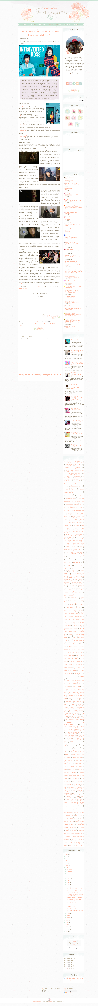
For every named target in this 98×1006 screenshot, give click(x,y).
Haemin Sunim (81, 637)
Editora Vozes (78, 609)
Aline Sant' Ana (75, 489)
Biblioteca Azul (67, 510)
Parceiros (67, 24)
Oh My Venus (72, 739)
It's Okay (72, 654)
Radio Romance (67, 768)
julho (68, 880)
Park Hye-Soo (23, 115)
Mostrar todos (81, 330)
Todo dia (66, 818)
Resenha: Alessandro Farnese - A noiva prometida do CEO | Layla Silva (73, 264)
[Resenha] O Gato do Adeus (72, 302)
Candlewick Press (67, 525)
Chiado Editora (67, 531)
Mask (69, 692)
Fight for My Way (72, 622)
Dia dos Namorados (70, 559)
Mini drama (70, 698)
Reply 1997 (66, 772)
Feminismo (70, 621)
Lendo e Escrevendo (70, 242)
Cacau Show (74, 519)
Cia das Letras (81, 532)
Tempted (78, 797)
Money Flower (75, 699)
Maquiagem (72, 689)
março (68, 913)
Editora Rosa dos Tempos (76, 601)
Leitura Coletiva (74, 669)
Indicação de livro (73, 651)
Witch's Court (79, 839)
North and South (70, 719)
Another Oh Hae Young (70, 497)
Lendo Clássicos (72, 670)
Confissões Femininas (37, 1001)
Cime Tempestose (78, 534)
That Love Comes (78, 799)
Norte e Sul (81, 717)
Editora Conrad (74, 574)
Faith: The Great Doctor (77, 618)
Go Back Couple (76, 633)
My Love (71, 707)
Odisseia (67, 189)
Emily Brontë (71, 613)
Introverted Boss (34, 323)
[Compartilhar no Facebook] (49, 321)
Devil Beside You (73, 558)
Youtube (71, 845)
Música (72, 704)
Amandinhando (68, 492)
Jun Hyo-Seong (23, 135)
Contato (76, 24)
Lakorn (70, 664)
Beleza (80, 507)
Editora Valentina (68, 609)
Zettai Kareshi (79, 845)
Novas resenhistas (74, 720)
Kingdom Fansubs (23, 288)
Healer (69, 642)
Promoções (67, 763)
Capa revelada (76, 525)
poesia (78, 754)
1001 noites (69, 471)
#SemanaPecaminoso (79, 468)
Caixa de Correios (78, 521)
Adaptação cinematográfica (76, 486)
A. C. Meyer (70, 485)
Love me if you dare (73, 683)
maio (68, 884)
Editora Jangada (76, 582)
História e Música (73, 646)
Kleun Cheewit (72, 661)
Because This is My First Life (70, 507)
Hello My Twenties (74, 643)
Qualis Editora (67, 765)
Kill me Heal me (71, 660)
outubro (69, 873)
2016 (67, 920)
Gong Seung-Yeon (24, 129)
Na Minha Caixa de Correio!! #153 (75, 910)
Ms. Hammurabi (69, 702)
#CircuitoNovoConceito (69, 462)
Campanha (79, 522)
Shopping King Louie (69, 788)
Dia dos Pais (79, 559)
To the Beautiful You (78, 817)
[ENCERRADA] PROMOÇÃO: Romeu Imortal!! (76, 445)
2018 (67, 865)
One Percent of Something (76, 741)
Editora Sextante (80, 604)
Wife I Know (66, 839)
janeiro (68, 917)
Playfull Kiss (67, 754)
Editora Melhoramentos (71, 589)
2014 (67, 924)
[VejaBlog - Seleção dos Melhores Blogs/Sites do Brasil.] (74, 979)
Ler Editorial (81, 670)
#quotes (78, 467)
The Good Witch (80, 803)
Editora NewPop (70, 591)
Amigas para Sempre (68, 494)
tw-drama (82, 821)
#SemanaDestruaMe (68, 468)
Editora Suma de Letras (71, 606)
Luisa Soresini (67, 686)
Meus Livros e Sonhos (70, 280)
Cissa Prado (71, 537)
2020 (67, 860)
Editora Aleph (81, 568)
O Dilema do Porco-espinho (75, 729)
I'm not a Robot (75, 649)
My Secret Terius (72, 711)
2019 (67, 863)
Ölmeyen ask (66, 741)
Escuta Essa (68, 217)
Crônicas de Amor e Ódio (78, 550)
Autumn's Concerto (76, 501)
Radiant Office (73, 766)
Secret (73, 781)
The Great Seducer (69, 805)
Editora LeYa (73, 585)
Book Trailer (75, 513)
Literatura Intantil (78, 673)
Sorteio (79, 791)
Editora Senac (72, 604)
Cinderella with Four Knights (70, 535)
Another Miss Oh (80, 495)
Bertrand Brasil (67, 509)
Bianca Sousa (78, 509)
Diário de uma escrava (77, 561)
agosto (68, 878)
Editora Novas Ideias (76, 592)
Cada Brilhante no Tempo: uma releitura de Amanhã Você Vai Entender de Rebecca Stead (72, 322)
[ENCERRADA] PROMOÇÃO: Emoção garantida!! (76, 433)
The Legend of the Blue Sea (69, 808)
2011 (67, 931)
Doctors (73, 564)
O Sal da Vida (72, 736)
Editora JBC (66, 583)
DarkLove (66, 553)
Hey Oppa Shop (73, 645)
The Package (81, 809)
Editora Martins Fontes (79, 588)
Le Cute (76, 666)
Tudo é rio (71, 821)
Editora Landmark (75, 583)
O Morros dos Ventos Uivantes (73, 732)
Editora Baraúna (73, 571)
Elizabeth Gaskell (78, 610)
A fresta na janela (69, 297)
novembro (69, 871)
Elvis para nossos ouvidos (70, 612)
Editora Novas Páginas (70, 594)
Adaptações (66, 488)
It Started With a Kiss (77, 652)
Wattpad (67, 830)
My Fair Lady (73, 705)
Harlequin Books (79, 640)
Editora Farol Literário (75, 577)
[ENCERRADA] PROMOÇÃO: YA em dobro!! (76, 374)
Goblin (70, 634)
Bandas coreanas (69, 504)
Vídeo (71, 829)
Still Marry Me (67, 794)
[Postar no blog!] (46, 321)
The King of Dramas (68, 806)
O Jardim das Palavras (79, 730)
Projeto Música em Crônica (76, 759)
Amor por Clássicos (55, 24)
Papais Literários (72, 745)
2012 (67, 929)
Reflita (74, 769)
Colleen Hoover (76, 543)
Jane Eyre (71, 655)
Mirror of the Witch (78, 698)
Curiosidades (79, 552)
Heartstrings (66, 643)
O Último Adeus (80, 736)
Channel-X (75, 528)
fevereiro (69, 915)
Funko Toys (75, 628)
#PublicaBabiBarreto (68, 467)
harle (71, 640)
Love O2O (80, 683)
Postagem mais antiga (51, 375)
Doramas (42, 24)
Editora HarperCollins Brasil (70, 580)
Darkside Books (74, 553)
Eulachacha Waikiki (78, 616)
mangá (82, 688)
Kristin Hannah (67, 663)
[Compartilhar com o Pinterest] (50, 321)
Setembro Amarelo (72, 787)
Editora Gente (67, 579)
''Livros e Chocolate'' (70, 296)
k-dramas (41, 323)
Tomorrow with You (73, 818)
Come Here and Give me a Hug (77, 544)
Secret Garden (79, 781)
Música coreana (79, 704)
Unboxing (80, 823)
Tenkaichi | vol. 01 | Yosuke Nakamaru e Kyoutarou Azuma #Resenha (72, 245)
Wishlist (72, 839)
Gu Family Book (73, 637)
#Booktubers (77, 461)
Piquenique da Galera (79, 753)
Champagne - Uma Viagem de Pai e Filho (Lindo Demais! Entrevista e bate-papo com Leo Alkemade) (73, 207)
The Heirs (76, 805)
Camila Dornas (71, 522)
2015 (67, 922)
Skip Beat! (77, 788)
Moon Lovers (68, 701)
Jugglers (78, 657)
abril (68, 887)
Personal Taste (74, 751)
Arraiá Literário (76, 500)
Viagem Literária (69, 177)
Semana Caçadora (77, 783)
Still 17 (81, 793)
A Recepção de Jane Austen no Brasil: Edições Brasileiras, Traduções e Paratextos (72, 237)
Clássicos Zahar (67, 538)
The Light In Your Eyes (72, 809)
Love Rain (66, 685)
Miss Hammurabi (67, 699)
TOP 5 (66, 820)
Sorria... (73, 791)
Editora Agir (73, 568)
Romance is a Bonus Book (78, 775)
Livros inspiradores (76, 680)
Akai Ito (68, 489)
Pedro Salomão (78, 748)
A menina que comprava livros (72, 205)
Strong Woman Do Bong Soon (77, 794)
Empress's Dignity (80, 613)
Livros (81, 677)
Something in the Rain (77, 790)
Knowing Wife (79, 661)
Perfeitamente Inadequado (70, 750)
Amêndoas (80, 492)
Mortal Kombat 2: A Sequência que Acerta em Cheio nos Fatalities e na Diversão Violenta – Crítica (73, 271)
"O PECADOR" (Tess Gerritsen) (72, 277)
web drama (74, 830)
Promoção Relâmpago (77, 762)
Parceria (76, 747)
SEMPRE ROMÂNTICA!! (71, 212)
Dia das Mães (81, 558)
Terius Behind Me (69, 799)
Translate (69, 992)
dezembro (69, 869)
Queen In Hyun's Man (77, 765)
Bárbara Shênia (78, 504)
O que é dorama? (73, 733)
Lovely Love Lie (73, 685)
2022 (67, 856)
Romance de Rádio (68, 775)
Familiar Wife (67, 619)
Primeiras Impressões (77, 757)
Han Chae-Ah (23, 136)
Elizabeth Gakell (67, 610)
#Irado (80, 464)
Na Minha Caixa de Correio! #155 (74, 888)
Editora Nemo (81, 589)
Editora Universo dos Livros (73, 607)
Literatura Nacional (70, 675)
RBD (70, 769)
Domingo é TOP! (80, 564)
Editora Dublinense (74, 576)
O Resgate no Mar (73, 735)
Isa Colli (69, 652)
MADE (78, 686)
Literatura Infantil (68, 673)
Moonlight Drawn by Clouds (78, 701)
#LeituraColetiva (68, 465)
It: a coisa (66, 654)
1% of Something (69, 470)
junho (68, 882)
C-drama (74, 517)
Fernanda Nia (77, 621)
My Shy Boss (47, 323)
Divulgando (76, 562)
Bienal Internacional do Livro (77, 510)
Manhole (67, 689)
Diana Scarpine (67, 561)
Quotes (66, 766)
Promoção (66, 762)
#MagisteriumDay (78, 465)
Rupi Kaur (66, 778)
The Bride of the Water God (75, 802)
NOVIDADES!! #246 (71, 908)
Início (24, 24)
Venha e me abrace (74, 826)
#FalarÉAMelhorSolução (71, 464)
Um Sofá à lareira (69, 305)
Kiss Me (77, 660)
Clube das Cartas (71, 540)
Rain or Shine (76, 768)
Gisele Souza (81, 631)
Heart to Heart (78, 642)
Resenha (73, 772)
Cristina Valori (67, 550)
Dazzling (71, 555)
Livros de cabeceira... (74, 678)
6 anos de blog (77, 473)
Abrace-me (66, 486)
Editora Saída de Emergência (71, 603)
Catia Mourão (67, 528)
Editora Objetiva (74, 597)
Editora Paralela (74, 598)
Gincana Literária (72, 631)
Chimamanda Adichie (71, 532)
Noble (75, 717)
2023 (67, 854)
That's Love (66, 800)
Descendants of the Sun (73, 556)
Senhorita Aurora (67, 784)
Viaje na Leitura (69, 319)
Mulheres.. (66, 704)
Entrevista (75, 615)
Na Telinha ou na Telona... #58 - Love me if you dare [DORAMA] (77, 352)
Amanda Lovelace (77, 491)
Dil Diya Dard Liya (68, 562)
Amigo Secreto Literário (79, 494)
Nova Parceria (80, 719)
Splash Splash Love (68, 793)
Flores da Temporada (77, 625)
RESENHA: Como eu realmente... (75, 897)
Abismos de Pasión (78, 485)
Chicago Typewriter (76, 531)
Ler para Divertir (69, 199)
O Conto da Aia (73, 727)
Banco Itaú (81, 503)
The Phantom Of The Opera (71, 811)
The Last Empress (78, 806)
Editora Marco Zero (73, 586)
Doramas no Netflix (70, 567)
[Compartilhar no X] (48, 321)
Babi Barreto (73, 503)
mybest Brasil (77, 713)
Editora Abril (66, 568)
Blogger (50, 1001)
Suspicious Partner (69, 796)
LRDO (80, 685)
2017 (67, 867)
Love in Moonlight (75, 682)
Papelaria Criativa (68, 747)
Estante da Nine (69, 249)
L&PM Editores (76, 663)
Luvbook (74, 686)
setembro (69, 876)
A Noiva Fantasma (74, 479)
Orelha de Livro (75, 742)
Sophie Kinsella (67, 791)
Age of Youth (73, 488)
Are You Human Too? (70, 498)
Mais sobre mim (74, 78)
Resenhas (33, 24)
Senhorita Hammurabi (77, 784)
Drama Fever (41, 286)
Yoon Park (22, 124)
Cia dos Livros (69, 534)
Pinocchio (71, 753)
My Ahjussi (66, 705)
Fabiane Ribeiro (67, 618)
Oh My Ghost (76, 738)
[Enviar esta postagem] (43, 321)
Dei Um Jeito (68, 193)
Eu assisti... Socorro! (69, 213)
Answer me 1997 (80, 497)
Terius (82, 797)
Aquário (67, 327)
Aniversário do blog (70, 495)
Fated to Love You (76, 619)
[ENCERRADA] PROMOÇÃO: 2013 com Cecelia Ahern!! (76, 410)
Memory (40, 283)
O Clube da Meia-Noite (71, 261)
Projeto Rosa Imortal (68, 760)
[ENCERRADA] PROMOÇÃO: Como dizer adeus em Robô (77, 398)
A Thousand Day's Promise (76, 482)
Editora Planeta (73, 600)
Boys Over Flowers (76, 516)
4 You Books (68, 223)
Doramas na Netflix (79, 565)
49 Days (71, 473)
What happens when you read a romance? (73, 833)
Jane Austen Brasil (69, 235)
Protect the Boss (78, 763)
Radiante (80, 766)
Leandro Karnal (77, 667)
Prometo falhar (79, 760)
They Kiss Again (78, 815)
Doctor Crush (67, 564)
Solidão (69, 790)
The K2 (80, 805)
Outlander (75, 744)
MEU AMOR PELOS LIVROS (72, 183)
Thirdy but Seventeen (68, 817)
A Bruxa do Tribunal (74, 474)
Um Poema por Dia (70, 823)
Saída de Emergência (74, 778)
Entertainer (68, 615)
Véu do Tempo (73, 827)
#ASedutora (66, 461)
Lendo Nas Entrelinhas (71, 276)
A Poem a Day (77, 480)
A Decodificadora (76, 476)
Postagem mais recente (28, 375)
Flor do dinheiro (67, 625)
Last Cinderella (78, 664)
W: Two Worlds (81, 829)
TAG (77, 796)
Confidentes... (67, 549)
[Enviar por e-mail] (45, 321)
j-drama (77, 654)
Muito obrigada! (78, 702)
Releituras (80, 769)
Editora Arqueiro (71, 570)
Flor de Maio (81, 622)
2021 (67, 858)
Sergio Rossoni (67, 785)
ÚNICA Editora (68, 824)
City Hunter (79, 537)
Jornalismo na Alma (70, 313)
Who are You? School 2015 (78, 836)
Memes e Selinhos (68, 695)
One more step (24, 283)
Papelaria (80, 745)
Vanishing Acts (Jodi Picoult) (72, 184)
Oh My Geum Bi (68, 738)
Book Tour (70, 513)
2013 (67, 927)
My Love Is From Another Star (74, 708)
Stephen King (76, 793)
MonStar (82, 699)
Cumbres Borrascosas (70, 552)
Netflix (71, 717)
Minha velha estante (70, 326)
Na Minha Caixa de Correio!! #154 (75, 903)
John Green (72, 657)
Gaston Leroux (75, 630)
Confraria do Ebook (77, 549)
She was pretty (80, 787)
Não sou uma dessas (76, 716)
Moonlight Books (69, 301)
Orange (65, 742)
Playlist (73, 754)
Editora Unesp (81, 606)
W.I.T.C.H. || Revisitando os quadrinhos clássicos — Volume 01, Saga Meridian (73, 308)
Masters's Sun (75, 692)
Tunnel (76, 821)
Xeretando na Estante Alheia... (75, 842)
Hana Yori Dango (69, 639)
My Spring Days (67, 713)
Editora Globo (78, 579)
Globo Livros (68, 633)
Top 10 (80, 818)
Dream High (79, 567)
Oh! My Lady (79, 739)
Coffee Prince (76, 541)
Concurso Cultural (77, 547)
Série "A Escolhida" (76, 785)
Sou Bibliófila (68, 229)
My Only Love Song (73, 710)
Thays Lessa (73, 800)
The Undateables (77, 812)
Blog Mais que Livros (70, 255)
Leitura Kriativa (69, 188)
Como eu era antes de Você (71, 546)
